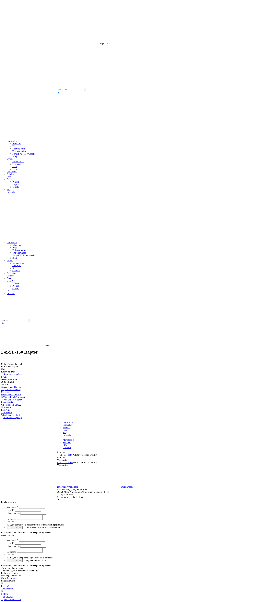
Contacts (11, 192)
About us (16, 143)
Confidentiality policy (67, 489)
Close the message (9, 578)
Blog (14, 156)
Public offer (82, 489)
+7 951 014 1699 (65, 455)
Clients (15, 187)
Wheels (10, 159)
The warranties (19, 151)
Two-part (16, 164)
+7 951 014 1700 (65, 462)
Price (14, 146)
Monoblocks (18, 161)
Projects (15, 184)
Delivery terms (19, 148)
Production (12, 171)
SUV (14, 166)
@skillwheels (127, 487)
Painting (10, 174)
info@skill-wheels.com (67, 487)
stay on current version (11, 599)
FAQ (9, 189)
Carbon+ (16, 169)
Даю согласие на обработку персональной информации (37, 525)
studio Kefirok (76, 497)
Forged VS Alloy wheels (23, 154)
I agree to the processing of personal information (31, 557)
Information (12, 141)
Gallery (10, 179)
